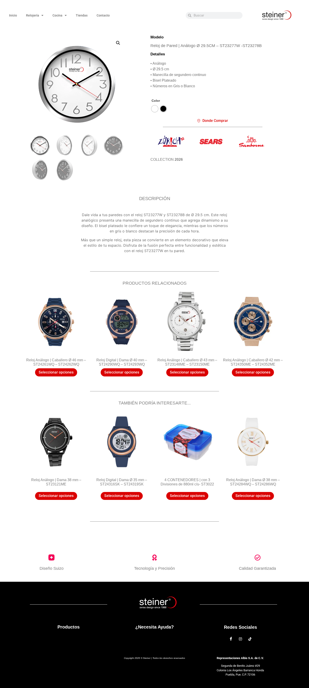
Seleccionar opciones (56, 372)
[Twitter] (240, 638)
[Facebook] (231, 638)
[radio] (154, 108)
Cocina (57, 15)
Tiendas (82, 15)
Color (156, 100)
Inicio (13, 15)
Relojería (32, 15)
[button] (118, 43)
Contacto (103, 15)
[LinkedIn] (250, 638)
